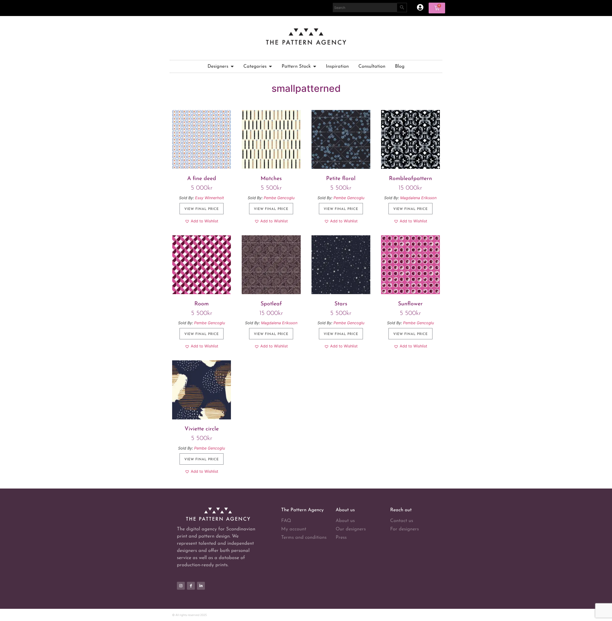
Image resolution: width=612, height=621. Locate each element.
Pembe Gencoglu (279, 197)
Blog (399, 66)
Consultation (371, 66)
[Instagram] (181, 586)
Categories (255, 66)
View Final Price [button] (201, 209)
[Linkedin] (201, 586)
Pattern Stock (296, 66)
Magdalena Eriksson (418, 197)
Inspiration (337, 66)
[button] (201, 221)
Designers (218, 66)
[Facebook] (191, 586)
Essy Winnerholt (209, 197)
